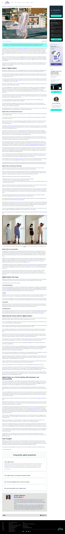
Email (52, 34)
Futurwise (18, 508)
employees (23, 294)
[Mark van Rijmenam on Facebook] (28, 531)
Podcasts (3, 528)
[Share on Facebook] (43, 515)
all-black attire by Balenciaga (23, 48)
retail (27, 62)
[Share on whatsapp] (45, 515)
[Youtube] (18, 497)
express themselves (23, 381)
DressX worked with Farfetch (17, 198)
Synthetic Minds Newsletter (12, 527)
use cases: (18, 282)
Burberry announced (9, 371)
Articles (23, 2)
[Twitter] (14, 497)
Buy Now (56, 64)
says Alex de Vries (31, 264)
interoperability (38, 398)
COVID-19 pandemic (22, 130)
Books (3, 525)
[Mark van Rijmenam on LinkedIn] (23, 531)
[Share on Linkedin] (40, 515)
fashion (30, 53)
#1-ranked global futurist (41, 499)
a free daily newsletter (28, 45)
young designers (17, 99)
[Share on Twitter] (42, 515)
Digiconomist (40, 264)
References (19, 2)
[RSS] (23, 497)
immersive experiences (38, 310)
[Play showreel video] (56, 87)
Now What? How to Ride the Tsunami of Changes (15, 525)
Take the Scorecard (56, 15)
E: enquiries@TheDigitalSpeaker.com (27, 527)
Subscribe (56, 39)
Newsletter (27, 2)
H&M (5, 147)
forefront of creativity (32, 407)
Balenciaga (12, 340)
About (12, 2)
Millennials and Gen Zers (27, 347)
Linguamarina (30, 342)
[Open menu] (2, 2)
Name (52, 30)
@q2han (21, 194)
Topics (15, 2)
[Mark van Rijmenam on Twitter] (24, 531)
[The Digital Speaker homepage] (7, 2)
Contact (32, 2)
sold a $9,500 (25, 253)
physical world (25, 393)
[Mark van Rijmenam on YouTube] (26, 531)
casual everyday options (26, 338)
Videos (3, 527)
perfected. (39, 188)
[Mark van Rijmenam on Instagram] (30, 531)
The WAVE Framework (11, 528)
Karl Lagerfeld (33, 367)
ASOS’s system (9, 127)
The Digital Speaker (30, 499)
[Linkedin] (16, 497)
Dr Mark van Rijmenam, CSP (7, 41)
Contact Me (56, 92)
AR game (31, 153)
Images (3, 526)
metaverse (22, 59)
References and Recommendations (13, 526)
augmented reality (19, 80)
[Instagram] (21, 497)
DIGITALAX (30, 423)
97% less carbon (5, 259)
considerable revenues (41, 155)
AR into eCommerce (11, 125)
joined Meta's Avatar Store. (19, 158)
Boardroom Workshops (12, 531)
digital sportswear (33, 410)
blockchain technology (33, 360)
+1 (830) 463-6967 (39, 509)
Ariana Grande (8, 290)
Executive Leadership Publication (13, 522)
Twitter (37, 49)
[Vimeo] (19, 497)
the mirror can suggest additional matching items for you (35, 144)
